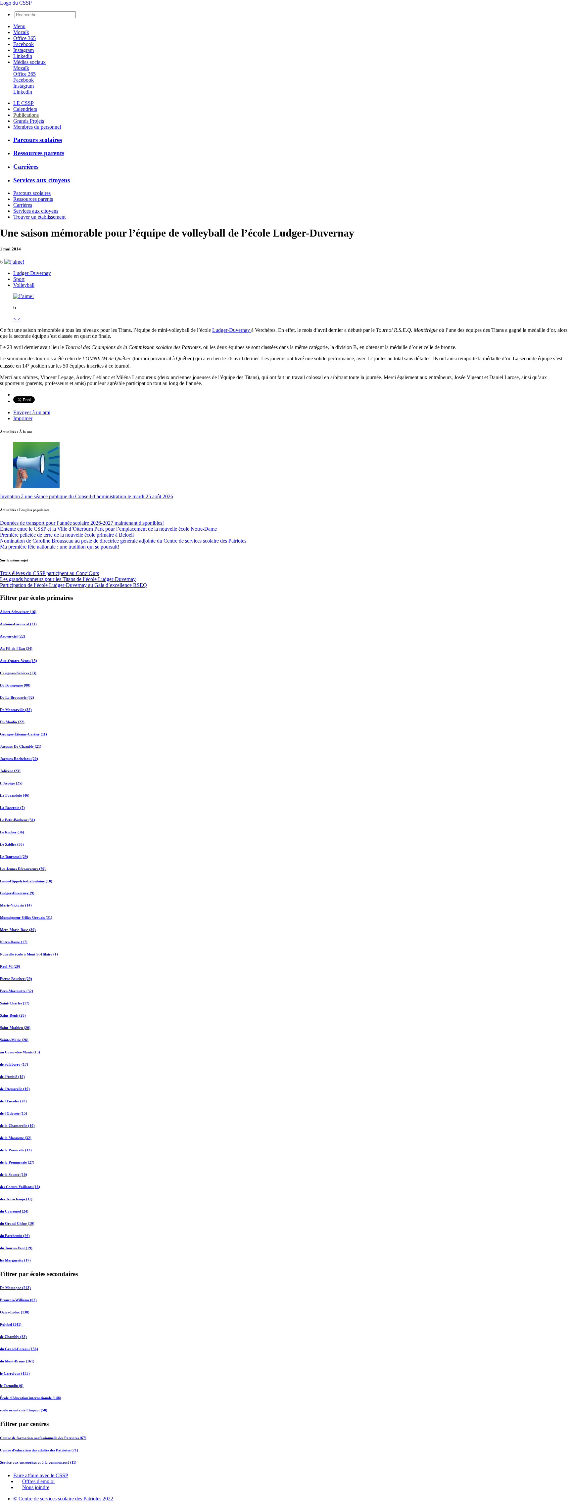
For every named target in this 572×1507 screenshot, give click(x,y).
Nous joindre (35, 1487)
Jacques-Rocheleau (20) (19, 759)
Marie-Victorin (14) (16, 905)
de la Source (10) (13, 1174)
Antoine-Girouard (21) (18, 624)
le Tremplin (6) (12, 1386)
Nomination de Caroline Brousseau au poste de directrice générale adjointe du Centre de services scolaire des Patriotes (123, 541)
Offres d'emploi (38, 1481)
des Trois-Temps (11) (16, 1199)
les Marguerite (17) (15, 1260)
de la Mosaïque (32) (15, 1138)
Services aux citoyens (41, 180)
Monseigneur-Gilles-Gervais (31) (26, 917)
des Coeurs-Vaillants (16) (20, 1187)
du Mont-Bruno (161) (17, 1361)
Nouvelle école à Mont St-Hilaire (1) (29, 954)
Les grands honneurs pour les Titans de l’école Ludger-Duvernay (68, 579)
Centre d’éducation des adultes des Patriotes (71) (39, 1450)
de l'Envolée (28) (13, 1101)
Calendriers (25, 109)
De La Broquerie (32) (17, 697)
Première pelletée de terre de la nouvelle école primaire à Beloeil (67, 535)
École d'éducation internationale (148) (30, 1398)
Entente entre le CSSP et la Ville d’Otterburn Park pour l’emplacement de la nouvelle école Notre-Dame (108, 529)
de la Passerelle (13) (16, 1150)
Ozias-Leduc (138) (14, 1312)
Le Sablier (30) (12, 844)
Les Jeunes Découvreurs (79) (23, 869)
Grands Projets (28, 121)
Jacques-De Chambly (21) (20, 746)
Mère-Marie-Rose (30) (18, 930)
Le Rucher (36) (12, 832)
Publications (26, 115)
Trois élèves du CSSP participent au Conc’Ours (49, 573)
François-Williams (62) (18, 1300)
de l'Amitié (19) (12, 1077)
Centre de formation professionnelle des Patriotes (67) (43, 1438)
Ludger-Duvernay (32, 273)
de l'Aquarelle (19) (15, 1089)
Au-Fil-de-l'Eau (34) (16, 648)
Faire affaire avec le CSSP (40, 1475)
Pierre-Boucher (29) (16, 979)
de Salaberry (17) (14, 1064)
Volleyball (23, 285)
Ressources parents (38, 153)
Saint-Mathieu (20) (15, 1028)
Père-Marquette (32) (16, 991)
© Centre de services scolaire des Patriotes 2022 (63, 1498)
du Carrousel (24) (14, 1211)
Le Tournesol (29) (14, 857)
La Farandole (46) (14, 795)
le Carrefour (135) (15, 1373)
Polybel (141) (11, 1324)
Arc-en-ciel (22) (12, 636)
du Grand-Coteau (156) (19, 1349)
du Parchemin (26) (15, 1236)
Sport (18, 279)
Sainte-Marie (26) (14, 1040)
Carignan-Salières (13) (18, 673)
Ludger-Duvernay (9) (17, 893)
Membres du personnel (37, 127)
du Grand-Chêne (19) (17, 1223)
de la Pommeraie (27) (17, 1162)
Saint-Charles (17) (14, 1003)
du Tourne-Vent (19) (16, 1248)
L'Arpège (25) (11, 783)
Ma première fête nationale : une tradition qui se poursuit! (59, 547)
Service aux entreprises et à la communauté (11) (38, 1462)
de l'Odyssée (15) (13, 1113)
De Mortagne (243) (15, 1288)
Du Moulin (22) (12, 722)
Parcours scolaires (37, 139)
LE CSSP (23, 103)
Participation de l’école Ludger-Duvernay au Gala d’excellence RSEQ (73, 585)
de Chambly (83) (13, 1337)
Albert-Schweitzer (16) (18, 612)
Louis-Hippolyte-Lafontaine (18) (26, 881)
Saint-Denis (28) (13, 1015)
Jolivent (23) (10, 771)
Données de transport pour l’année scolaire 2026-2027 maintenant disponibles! (82, 523)
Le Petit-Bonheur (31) (17, 820)
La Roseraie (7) (12, 808)
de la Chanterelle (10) (17, 1126)
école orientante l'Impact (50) (23, 1410)
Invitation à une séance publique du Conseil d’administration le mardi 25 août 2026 (86, 496)
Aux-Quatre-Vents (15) (18, 661)
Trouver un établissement (39, 217)
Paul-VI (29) (10, 966)
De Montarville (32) (16, 710)
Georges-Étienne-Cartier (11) (23, 734)
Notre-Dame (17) (13, 942)
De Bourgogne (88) (15, 685)
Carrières (25, 166)
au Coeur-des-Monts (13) (20, 1052)
